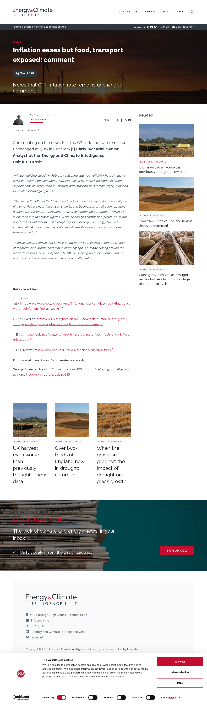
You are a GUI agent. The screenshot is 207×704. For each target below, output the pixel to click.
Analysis (124, 11)
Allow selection (180, 672)
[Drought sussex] (72, 420)
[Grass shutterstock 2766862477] (114, 420)
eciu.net (37, 637)
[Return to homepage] (33, 12)
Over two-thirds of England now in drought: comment (69, 461)
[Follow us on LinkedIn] (152, 27)
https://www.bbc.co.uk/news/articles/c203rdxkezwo (71, 350)
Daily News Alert (185, 27)
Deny (180, 682)
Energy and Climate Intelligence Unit (58, 631)
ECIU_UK (38, 626)
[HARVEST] (30, 420)
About (181, 11)
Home (17, 42)
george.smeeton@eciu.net (47, 374)
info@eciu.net (38, 119)
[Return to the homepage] (52, 599)
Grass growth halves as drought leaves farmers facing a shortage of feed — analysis (164, 279)
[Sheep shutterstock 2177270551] (166, 248)
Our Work (166, 11)
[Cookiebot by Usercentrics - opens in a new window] (21, 697)
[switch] (93, 697)
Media (137, 11)
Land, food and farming (27, 441)
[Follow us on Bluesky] (156, 27)
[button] (192, 12)
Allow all (180, 661)
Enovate (132, 649)
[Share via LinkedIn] (125, 120)
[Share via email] (129, 120)
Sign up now (177, 550)
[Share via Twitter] (117, 120)
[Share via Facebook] (121, 120)
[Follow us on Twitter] (148, 27)
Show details (168, 697)
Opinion (150, 11)
